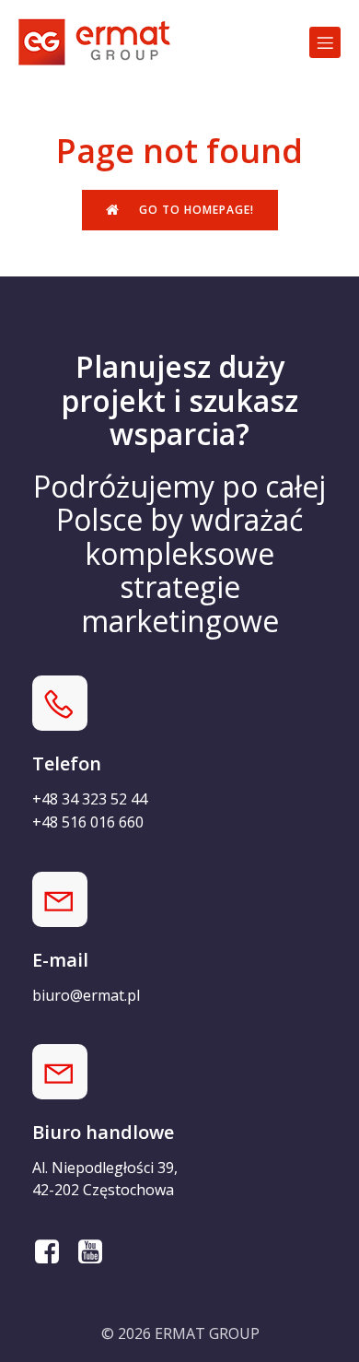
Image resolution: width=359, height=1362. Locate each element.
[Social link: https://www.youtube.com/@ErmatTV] (97, 1252)
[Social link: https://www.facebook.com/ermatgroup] (53, 1252)
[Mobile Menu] (325, 42)
